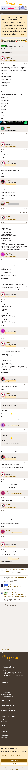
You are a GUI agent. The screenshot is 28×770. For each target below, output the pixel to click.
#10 (26, 336)
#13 (26, 400)
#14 (26, 429)
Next (14, 558)
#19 (26, 536)
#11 (26, 348)
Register (23, 34)
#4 (26, 168)
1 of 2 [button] (10, 558)
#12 (26, 384)
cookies (11, 751)
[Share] (25, 63)
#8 (26, 259)
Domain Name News (13, 580)
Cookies (4, 652)
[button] (7, 652)
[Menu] (2, 12)
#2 (26, 133)
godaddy (5, 572)
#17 (26, 497)
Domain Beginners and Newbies (15, 572)
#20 (26, 549)
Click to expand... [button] (14, 444)
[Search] (26, 13)
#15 (26, 462)
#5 (26, 186)
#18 (26, 510)
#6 (26, 208)
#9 (26, 299)
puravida (4, 50)
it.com (5, 588)
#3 (26, 149)
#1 (26, 63)
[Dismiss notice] (25, 17)
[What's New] (24, 13)
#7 (26, 222)
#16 (26, 479)
